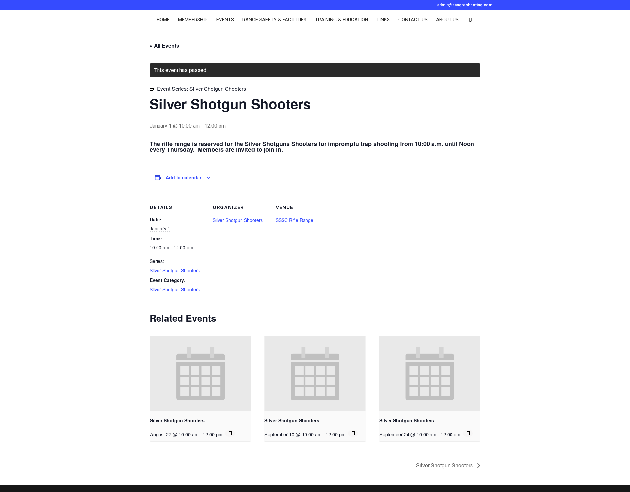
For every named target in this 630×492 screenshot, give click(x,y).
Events (225, 20)
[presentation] (200, 373)
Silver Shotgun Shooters (175, 270)
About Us (447, 20)
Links (383, 20)
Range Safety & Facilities (274, 20)
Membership (193, 20)
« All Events (164, 45)
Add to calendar (183, 177)
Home (163, 20)
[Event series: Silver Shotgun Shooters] (230, 433)
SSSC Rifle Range (294, 220)
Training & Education (341, 20)
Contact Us (413, 20)
